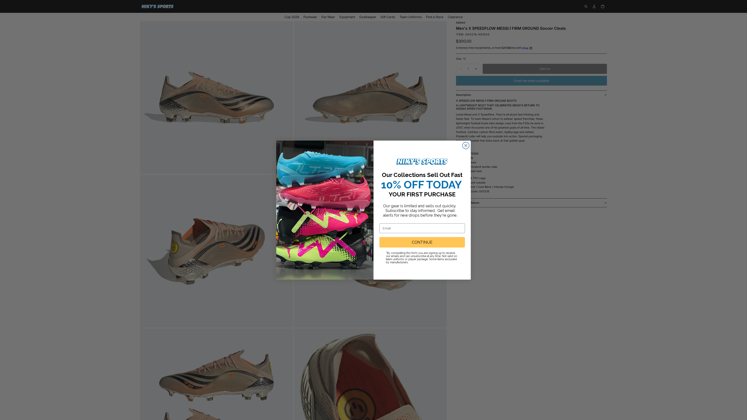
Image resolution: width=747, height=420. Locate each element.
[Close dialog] (465, 145)
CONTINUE (422, 242)
